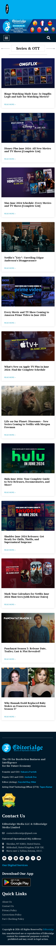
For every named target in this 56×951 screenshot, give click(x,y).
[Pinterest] (16, 858)
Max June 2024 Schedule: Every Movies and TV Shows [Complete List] (27, 204)
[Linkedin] (21, 858)
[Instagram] (27, 858)
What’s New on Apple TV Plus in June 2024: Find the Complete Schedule (26, 368)
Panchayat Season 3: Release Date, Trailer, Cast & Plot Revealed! (25, 650)
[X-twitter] (10, 858)
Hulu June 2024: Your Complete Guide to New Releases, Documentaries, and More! (27, 481)
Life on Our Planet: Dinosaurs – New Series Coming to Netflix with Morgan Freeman (27, 424)
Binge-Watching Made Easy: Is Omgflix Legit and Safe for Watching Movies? (27, 95)
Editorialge (48, 929)
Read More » (10, 104)
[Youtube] (39, 858)
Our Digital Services (15, 865)
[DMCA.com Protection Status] (9, 807)
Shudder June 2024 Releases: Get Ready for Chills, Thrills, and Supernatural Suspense (24, 539)
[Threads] (33, 858)
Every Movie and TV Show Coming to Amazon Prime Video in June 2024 (26, 313)
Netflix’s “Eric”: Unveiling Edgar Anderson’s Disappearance (24, 259)
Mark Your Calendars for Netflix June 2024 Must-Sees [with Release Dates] (26, 595)
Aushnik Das (31, 777)
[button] (6, 38)
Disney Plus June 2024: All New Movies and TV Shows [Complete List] (27, 150)
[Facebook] (4, 858)
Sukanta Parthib (29, 771)
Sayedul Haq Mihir (27, 782)
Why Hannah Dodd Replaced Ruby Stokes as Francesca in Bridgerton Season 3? (25, 705)
